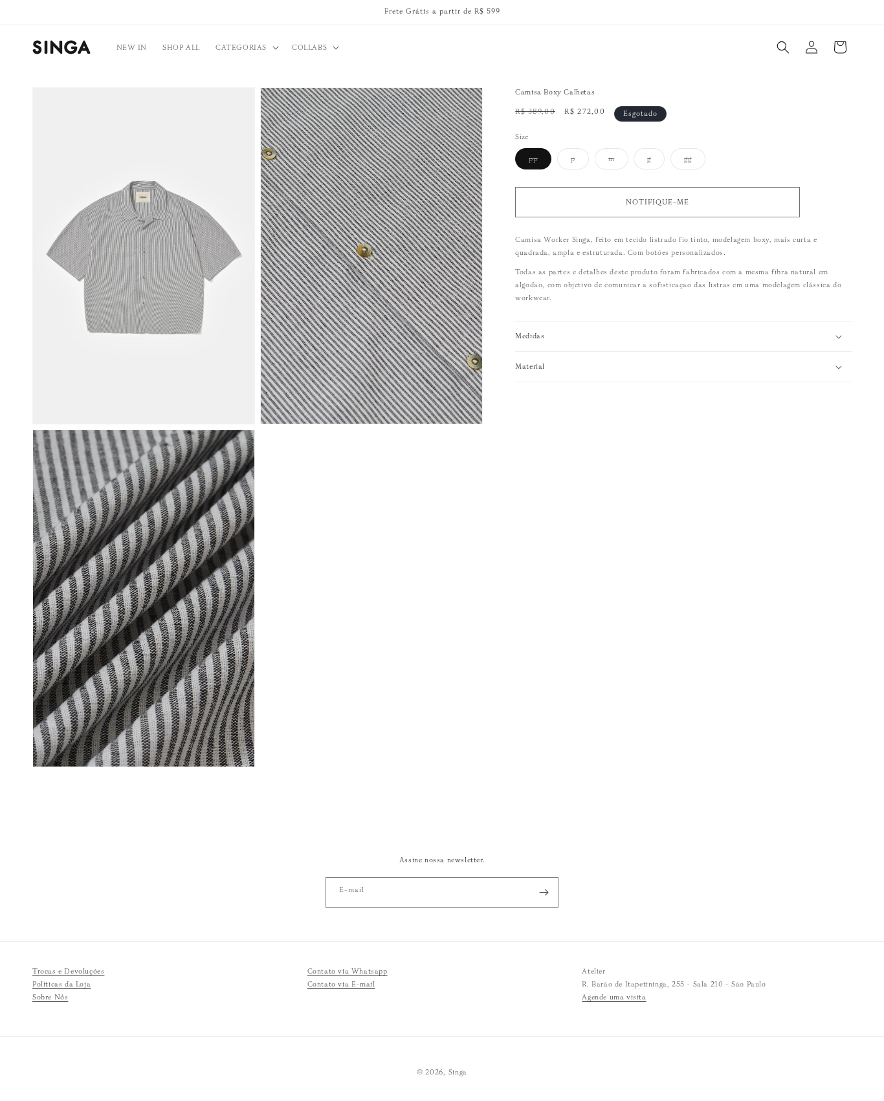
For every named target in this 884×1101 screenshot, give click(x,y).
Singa (458, 1071)
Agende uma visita (614, 996)
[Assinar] (543, 892)
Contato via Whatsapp (347, 971)
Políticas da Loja (61, 983)
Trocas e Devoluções (68, 971)
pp (540, 161)
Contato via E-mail (341, 983)
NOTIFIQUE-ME (657, 201)
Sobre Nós (50, 996)
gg (694, 161)
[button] (246, 47)
